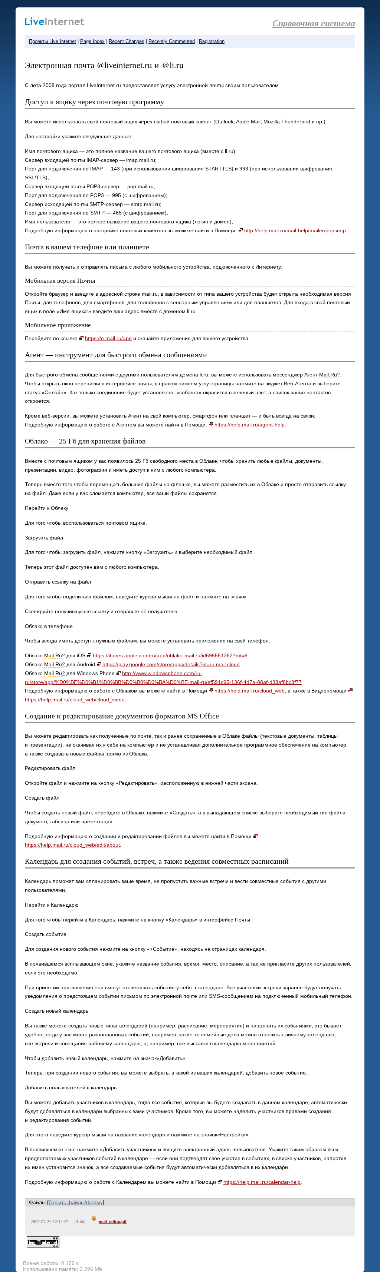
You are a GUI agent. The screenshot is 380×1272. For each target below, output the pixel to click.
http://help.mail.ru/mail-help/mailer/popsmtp (295, 230)
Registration (212, 41)
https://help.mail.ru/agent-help (249, 425)
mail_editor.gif (113, 1221)
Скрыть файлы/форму (76, 1202)
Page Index (92, 41)
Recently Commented (171, 41)
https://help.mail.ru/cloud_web (249, 691)
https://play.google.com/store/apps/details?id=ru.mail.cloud (171, 664)
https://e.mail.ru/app (108, 338)
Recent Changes (126, 41)
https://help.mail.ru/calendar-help (262, 1182)
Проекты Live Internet (52, 41)
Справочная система (313, 23)
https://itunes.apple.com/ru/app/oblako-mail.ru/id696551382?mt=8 (170, 655)
